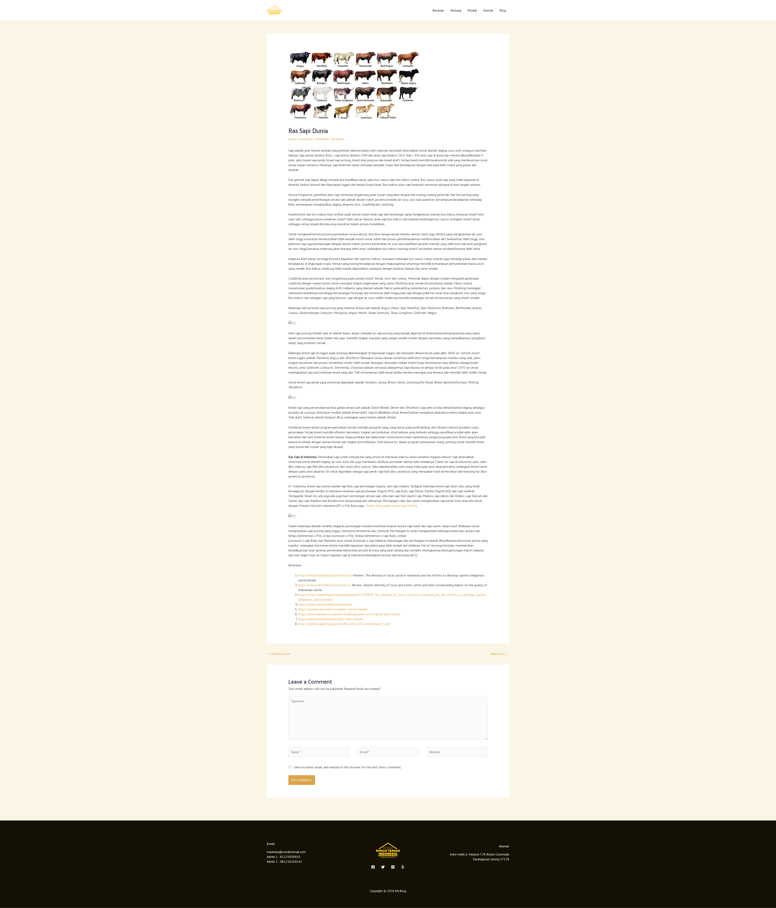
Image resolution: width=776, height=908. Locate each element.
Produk (472, 10)
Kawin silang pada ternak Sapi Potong (391, 506)
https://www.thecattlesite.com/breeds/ (325, 604)
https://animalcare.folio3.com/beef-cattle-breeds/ (333, 609)
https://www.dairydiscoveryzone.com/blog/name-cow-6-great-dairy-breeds (349, 614)
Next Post (500, 654)
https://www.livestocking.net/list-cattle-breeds (330, 619)
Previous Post (278, 654)
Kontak (488, 10)
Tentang (455, 10)
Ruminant (322, 139)
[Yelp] (403, 867)
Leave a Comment (300, 139)
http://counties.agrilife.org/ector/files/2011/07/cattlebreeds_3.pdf (344, 624)
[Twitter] (383, 867)
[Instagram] (393, 867)
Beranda (438, 10)
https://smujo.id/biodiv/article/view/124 (325, 575)
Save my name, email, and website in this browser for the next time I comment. (348, 767)
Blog (503, 10)
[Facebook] (373, 867)
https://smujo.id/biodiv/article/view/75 (324, 585)
